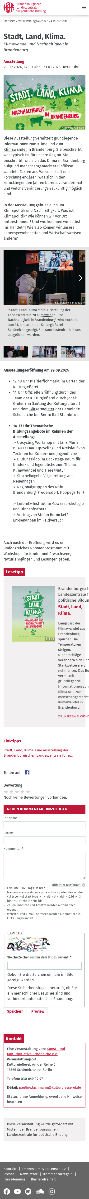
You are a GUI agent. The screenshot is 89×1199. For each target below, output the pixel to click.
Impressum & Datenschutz (44, 1169)
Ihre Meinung (14, 1179)
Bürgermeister (41, 409)
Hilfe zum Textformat (66, 885)
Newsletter (28, 1174)
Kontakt (10, 1169)
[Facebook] (7, 1191)
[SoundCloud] (40, 1191)
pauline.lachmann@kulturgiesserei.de (50, 1087)
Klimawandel (15, 149)
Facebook (27, 772)
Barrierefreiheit (43, 1179)
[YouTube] (17, 1191)
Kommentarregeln (58, 1174)
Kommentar (12, 849)
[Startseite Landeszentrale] (9, 7)
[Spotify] (28, 1191)
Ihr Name (10, 818)
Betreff (9, 833)
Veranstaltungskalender (33, 21)
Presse (9, 1174)
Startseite (9, 21)
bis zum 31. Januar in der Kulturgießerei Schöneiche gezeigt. (43, 325)
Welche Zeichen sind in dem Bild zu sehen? (38, 957)
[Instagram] (51, 1191)
